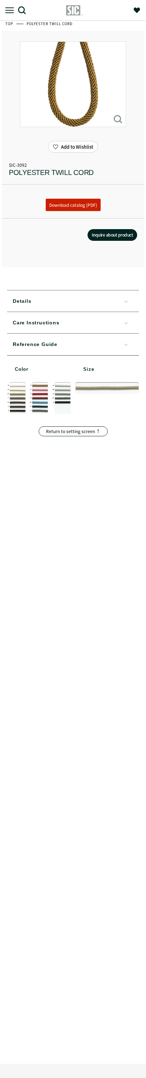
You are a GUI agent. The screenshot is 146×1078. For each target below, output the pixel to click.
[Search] (24, 10)
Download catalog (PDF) (73, 205)
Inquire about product (112, 235)
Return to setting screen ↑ (73, 431)
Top (9, 23)
